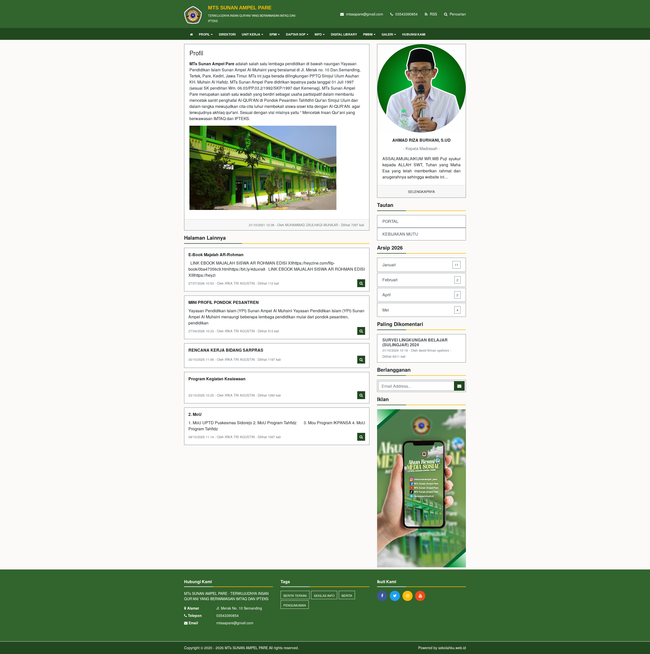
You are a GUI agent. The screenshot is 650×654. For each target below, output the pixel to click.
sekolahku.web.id (452, 647)
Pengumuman (294, 605)
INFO (318, 34)
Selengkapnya (421, 191)
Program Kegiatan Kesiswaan (217, 379)
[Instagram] (408, 595)
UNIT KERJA (251, 34)
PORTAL (390, 221)
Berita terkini (295, 595)
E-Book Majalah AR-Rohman (215, 254)
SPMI (273, 34)
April (420, 295)
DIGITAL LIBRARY (344, 34)
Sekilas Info (324, 595)
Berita (347, 595)
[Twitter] (396, 595)
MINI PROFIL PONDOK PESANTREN (223, 302)
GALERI (387, 34)
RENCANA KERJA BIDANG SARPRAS (225, 350)
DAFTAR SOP (295, 34)
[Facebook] (383, 595)
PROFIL (204, 34)
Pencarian (457, 14)
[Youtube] (421, 595)
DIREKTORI (227, 34)
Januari (420, 265)
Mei (420, 310)
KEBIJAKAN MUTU (400, 234)
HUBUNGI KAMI (413, 34)
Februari (420, 280)
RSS (433, 14)
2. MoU (195, 414)
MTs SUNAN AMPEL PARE (246, 647)
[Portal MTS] (421, 489)
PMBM (367, 34)
